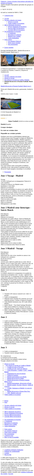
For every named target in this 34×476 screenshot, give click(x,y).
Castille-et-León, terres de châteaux (15, 368)
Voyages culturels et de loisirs (12, 20)
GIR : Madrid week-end (12, 393)
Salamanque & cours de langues (15, 373)
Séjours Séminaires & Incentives (17, 26)
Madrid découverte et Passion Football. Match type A (16, 86)
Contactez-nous (8, 15)
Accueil (6, 18)
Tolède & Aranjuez (11, 375)
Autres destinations (13, 38)
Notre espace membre (14, 43)
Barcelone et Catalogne (14, 35)
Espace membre (8, 47)
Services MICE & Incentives (16, 28)
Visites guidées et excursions (16, 23)
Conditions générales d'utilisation (13, 450)
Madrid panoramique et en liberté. (15, 377)
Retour (6, 400)
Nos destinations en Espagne (12, 31)
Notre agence (8, 39)
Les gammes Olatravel (14, 41)
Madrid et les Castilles (14, 36)
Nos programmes (13, 44)
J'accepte (10, 473)
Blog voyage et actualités (11, 437)
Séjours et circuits (13, 22)
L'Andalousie (12, 33)
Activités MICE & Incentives (16, 30)
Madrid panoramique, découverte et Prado (17, 383)
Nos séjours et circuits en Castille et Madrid (16, 80)
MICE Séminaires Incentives (12, 25)
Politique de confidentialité (12, 451)
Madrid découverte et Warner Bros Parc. (17, 391)
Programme (7, 172)
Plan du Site (7, 454)
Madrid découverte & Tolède (14, 378)
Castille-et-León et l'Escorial (13, 367)
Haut (5, 402)
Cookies (6, 453)
